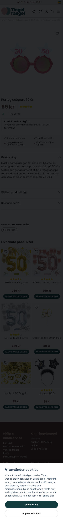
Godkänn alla (31, 504)
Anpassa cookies (31, 513)
